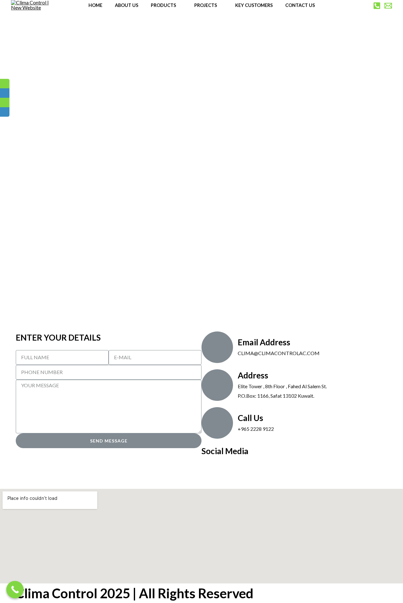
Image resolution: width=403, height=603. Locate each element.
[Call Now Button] (15, 589)
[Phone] (377, 5)
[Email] (388, 5)
